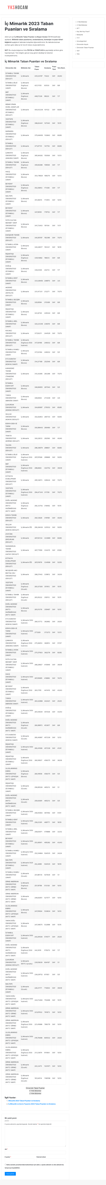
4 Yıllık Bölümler (35, 1091)
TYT (78, 38)
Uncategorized (81, 41)
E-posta (8, 1157)
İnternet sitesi (41, 1157)
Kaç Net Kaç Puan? (83, 31)
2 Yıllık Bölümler (35, 1093)
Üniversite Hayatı (82, 44)
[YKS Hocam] (17, 7)
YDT (78, 51)
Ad (6, 1149)
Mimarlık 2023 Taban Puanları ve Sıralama (24, 1101)
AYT (78, 28)
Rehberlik (80, 35)
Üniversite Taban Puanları (35, 1088)
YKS (78, 54)
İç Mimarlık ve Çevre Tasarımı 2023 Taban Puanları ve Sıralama (32, 1104)
